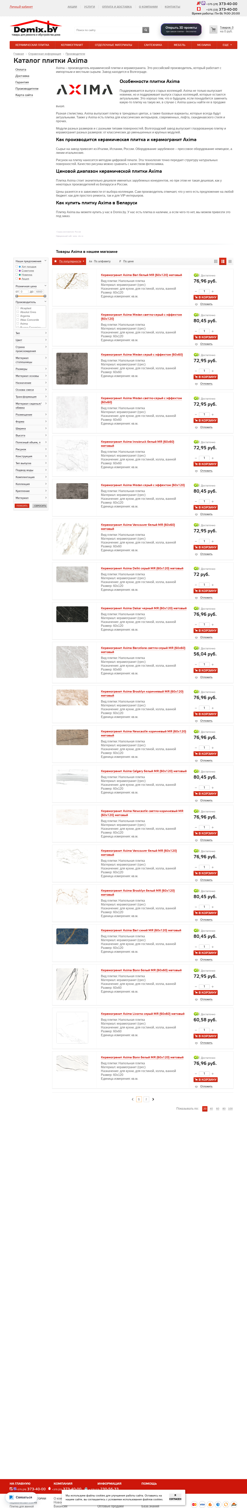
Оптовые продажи (110, 1506)
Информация (109, 1484)
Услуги (89, 6)
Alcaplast (25, 308)
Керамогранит (72, 45)
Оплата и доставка (117, 6)
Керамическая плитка (32, 45)
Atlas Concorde (29, 319)
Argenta (25, 315)
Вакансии (60, 1506)
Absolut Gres (28, 312)
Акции (72, 6)
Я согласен (175, 1497)
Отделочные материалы (113, 45)
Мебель (179, 45)
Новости (60, 1502)
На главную (20, 1484)
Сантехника (153, 45)
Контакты (172, 6)
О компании (148, 6)
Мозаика (204, 45)
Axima (24, 323)
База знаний (150, 1506)
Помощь (149, 1484)
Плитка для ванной (22, 1506)
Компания (63, 1484)
